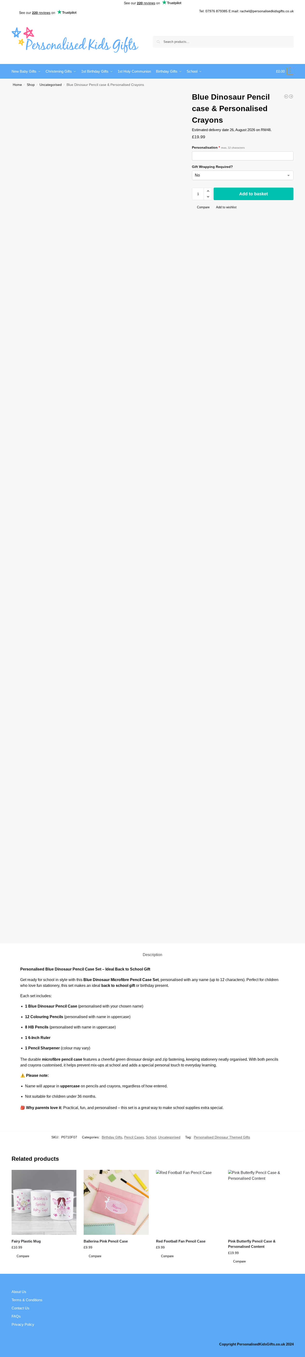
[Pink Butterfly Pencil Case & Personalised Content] (260, 1202)
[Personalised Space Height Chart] (286, 96)
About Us (19, 1292)
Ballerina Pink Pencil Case (106, 1241)
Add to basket (253, 193)
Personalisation (218, 147)
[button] (285, 71)
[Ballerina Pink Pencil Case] (116, 1202)
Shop (31, 85)
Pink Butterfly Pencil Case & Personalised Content (252, 1244)
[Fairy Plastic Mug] (44, 1202)
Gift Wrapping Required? (212, 167)
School (151, 1137)
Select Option (44, 1263)
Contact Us (20, 1308)
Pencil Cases (134, 1137)
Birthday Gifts (112, 1137)
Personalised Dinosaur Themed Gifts (222, 1137)
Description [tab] (152, 955)
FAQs (16, 1316)
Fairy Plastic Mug (26, 1241)
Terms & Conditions (27, 1300)
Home (17, 85)
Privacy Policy (23, 1324)
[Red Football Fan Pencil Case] (188, 1202)
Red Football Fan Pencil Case (180, 1241)
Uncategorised (51, 85)
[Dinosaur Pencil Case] (291, 96)
